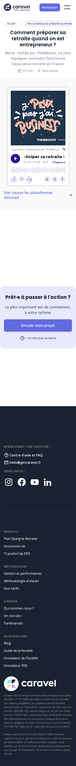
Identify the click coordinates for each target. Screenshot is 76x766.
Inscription (49, 7)
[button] (67, 7)
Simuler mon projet (38, 325)
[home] (17, 7)
